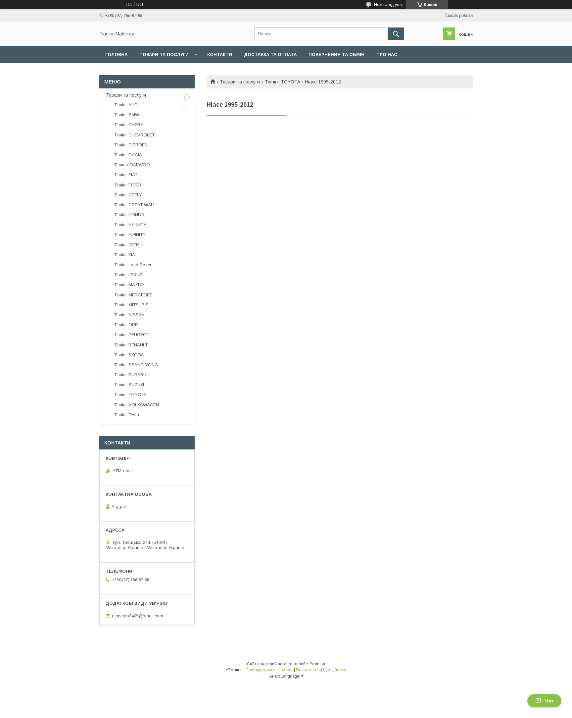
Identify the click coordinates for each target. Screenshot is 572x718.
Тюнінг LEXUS (128, 274)
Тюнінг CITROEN (131, 144)
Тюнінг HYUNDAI (131, 224)
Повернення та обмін (336, 54)
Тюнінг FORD (127, 184)
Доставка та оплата (270, 54)
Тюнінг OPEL (127, 324)
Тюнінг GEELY (128, 194)
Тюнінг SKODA (129, 354)
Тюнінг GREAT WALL (135, 204)
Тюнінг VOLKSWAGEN (136, 404)
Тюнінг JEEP (126, 244)
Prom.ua (317, 664)
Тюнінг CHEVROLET (134, 134)
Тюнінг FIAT (125, 174)
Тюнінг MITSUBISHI (133, 304)
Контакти (219, 54)
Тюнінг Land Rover (132, 264)
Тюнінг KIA (124, 254)
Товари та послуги (164, 54)
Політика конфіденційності (321, 670)
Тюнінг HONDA (129, 214)
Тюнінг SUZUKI (129, 384)
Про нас (386, 54)
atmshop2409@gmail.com (137, 615)
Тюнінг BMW (126, 114)
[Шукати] (396, 33)
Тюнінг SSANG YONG (136, 364)
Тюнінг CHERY (128, 124)
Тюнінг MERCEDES (133, 294)
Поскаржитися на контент (269, 670)
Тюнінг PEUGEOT (131, 334)
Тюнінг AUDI (126, 104)
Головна (116, 54)
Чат (549, 700)
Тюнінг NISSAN (129, 314)
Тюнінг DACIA (128, 154)
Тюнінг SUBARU (130, 374)
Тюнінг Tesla (126, 414)
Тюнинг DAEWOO (132, 164)
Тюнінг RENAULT (131, 344)
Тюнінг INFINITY (130, 234)
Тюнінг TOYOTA (282, 81)
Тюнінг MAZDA (129, 284)
